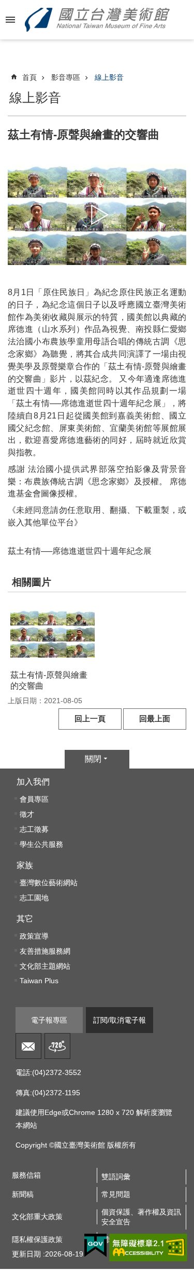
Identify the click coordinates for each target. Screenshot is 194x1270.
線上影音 (109, 77)
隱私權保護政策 (37, 1239)
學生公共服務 (41, 844)
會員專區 (34, 799)
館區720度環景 (57, 1046)
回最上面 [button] (154, 719)
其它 (25, 918)
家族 (25, 865)
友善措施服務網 (45, 951)
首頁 (29, 77)
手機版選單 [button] (10, 19)
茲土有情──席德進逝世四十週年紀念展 (80, 551)
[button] (52, 633)
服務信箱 (28, 1046)
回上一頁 (90, 719)
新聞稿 (23, 1194)
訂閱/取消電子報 (119, 1020)
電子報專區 (49, 1020)
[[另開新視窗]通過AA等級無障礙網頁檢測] (148, 1248)
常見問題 (115, 1194)
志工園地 (34, 898)
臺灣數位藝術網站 (49, 882)
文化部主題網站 (45, 966)
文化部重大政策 (37, 1216)
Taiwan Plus (39, 980)
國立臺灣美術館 (97, 20)
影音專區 (65, 77)
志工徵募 (34, 829)
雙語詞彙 (115, 1177)
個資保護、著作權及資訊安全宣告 (141, 1217)
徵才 (27, 814)
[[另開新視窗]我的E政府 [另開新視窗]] (95, 1246)
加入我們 (33, 781)
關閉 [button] (93, 759)
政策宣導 (34, 936)
